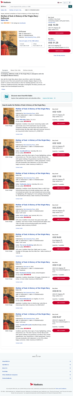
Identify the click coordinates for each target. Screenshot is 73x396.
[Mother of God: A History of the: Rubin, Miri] (8, 124)
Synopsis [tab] (5, 70)
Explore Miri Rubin (48, 98)
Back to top (36, 356)
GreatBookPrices (25, 151)
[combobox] (38, 6)
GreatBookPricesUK (26, 324)
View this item (51, 22)
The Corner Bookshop (26, 245)
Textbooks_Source (25, 184)
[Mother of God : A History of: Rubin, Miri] (8, 155)
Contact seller (19, 134)
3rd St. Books (24, 215)
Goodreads (23, 23)
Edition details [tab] (28, 70)
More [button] (3, 89)
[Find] (70, 6)
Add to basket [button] (59, 33)
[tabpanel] (23, 81)
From (24, 44)
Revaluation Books (25, 272)
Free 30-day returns (59, 55)
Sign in (65, 2)
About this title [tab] (15, 70)
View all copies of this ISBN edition (29, 41)
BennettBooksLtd (25, 298)
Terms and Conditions (61, 388)
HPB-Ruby (23, 119)
